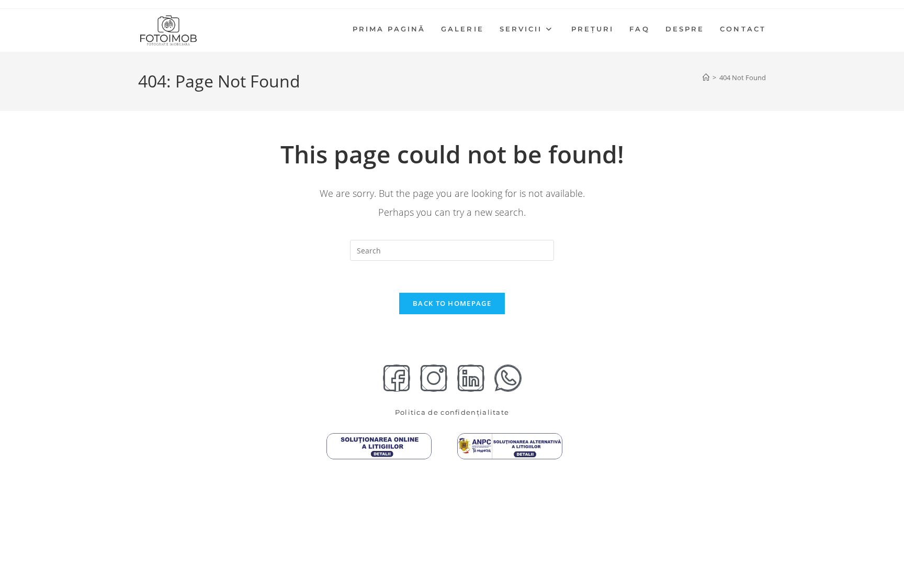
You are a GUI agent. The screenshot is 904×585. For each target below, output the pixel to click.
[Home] (706, 77)
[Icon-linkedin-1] (470, 378)
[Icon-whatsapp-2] (508, 378)
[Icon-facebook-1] (396, 378)
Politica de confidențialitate (452, 412)
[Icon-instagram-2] (433, 378)
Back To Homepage (452, 303)
